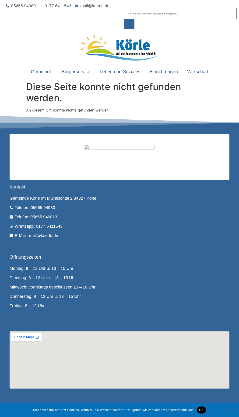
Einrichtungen (164, 71)
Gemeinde (41, 71)
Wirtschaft (197, 71)
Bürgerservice (76, 71)
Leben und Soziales (120, 71)
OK (201, 410)
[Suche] (129, 24)
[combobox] (180, 13)
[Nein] (231, 410)
